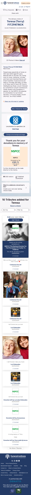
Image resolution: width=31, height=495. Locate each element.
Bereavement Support (6, 465)
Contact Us (3, 468)
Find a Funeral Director (11, 463)
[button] (26, 3)
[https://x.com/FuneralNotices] (12, 461)
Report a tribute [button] (15, 206)
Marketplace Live (23, 472)
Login (21, 6)
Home (2, 463)
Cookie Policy (4, 472)
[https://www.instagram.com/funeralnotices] (14, 461)
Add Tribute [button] (15, 220)
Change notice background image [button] (15, 134)
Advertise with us (18, 475)
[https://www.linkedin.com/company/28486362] (19, 461)
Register (27, 6)
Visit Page (15, 129)
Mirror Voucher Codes (6, 475)
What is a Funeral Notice (15, 468)
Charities (16, 465)
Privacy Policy (16, 470)
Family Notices (13, 472)
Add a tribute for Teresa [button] (19, 109)
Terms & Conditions (6, 470)
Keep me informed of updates (14, 101)
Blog (25, 465)
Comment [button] (16, 256)
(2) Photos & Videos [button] (15, 60)
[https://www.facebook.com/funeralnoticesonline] (16, 461)
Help (21, 465)
